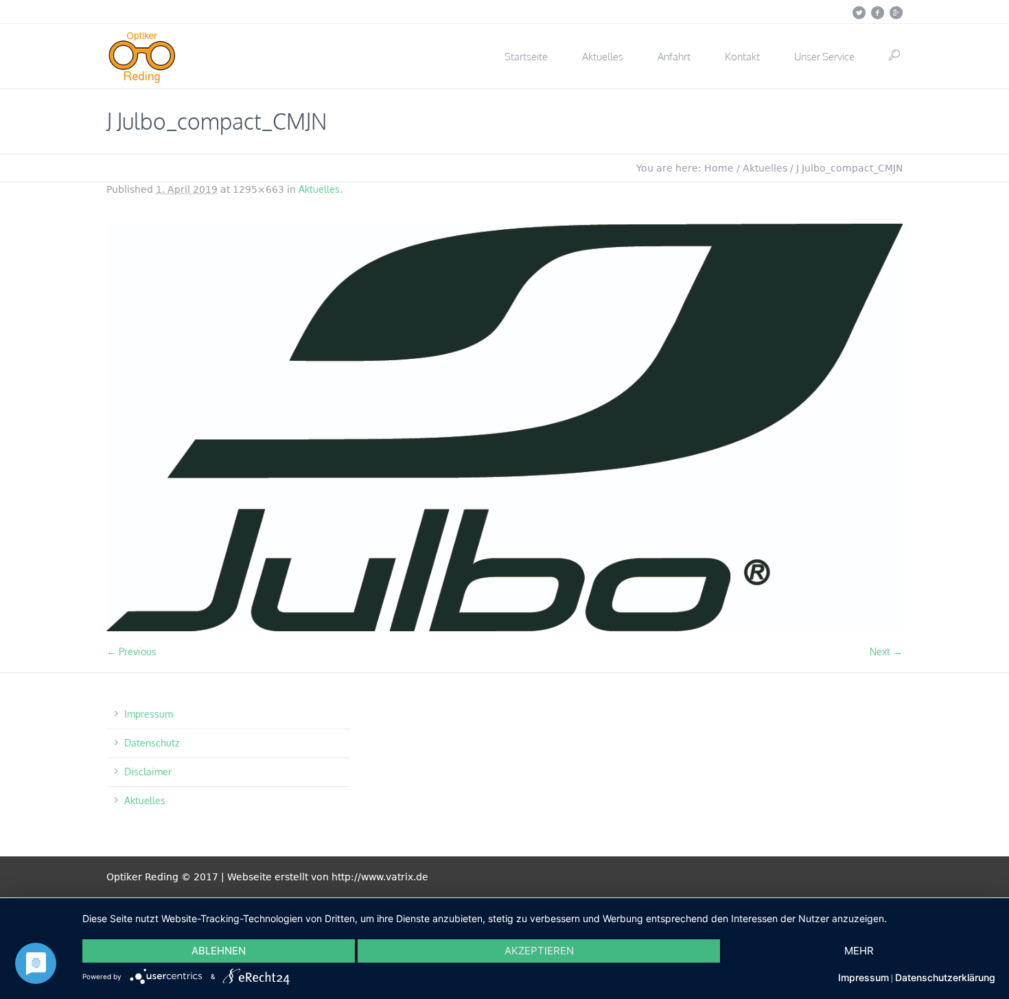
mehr (859, 950)
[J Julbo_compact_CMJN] (504, 427)
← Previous (131, 651)
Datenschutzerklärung (945, 977)
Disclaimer (148, 771)
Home (719, 168)
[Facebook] (877, 12)
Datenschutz (151, 743)
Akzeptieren (539, 950)
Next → (886, 651)
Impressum (148, 714)
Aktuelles (765, 168)
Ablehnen (219, 950)
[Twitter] (859, 12)
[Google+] (896, 12)
